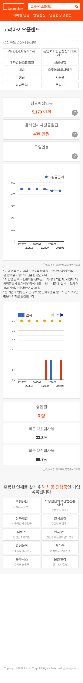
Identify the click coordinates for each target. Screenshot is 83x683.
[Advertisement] (41, 619)
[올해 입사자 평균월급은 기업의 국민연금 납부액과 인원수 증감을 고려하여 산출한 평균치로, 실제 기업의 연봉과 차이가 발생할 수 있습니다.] (75, 134)
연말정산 (39, 15)
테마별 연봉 (21, 15)
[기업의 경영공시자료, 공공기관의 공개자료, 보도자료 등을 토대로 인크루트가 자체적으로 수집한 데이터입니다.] (75, 156)
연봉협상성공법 (60, 15)
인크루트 (60, 264)
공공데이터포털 (72, 264)
